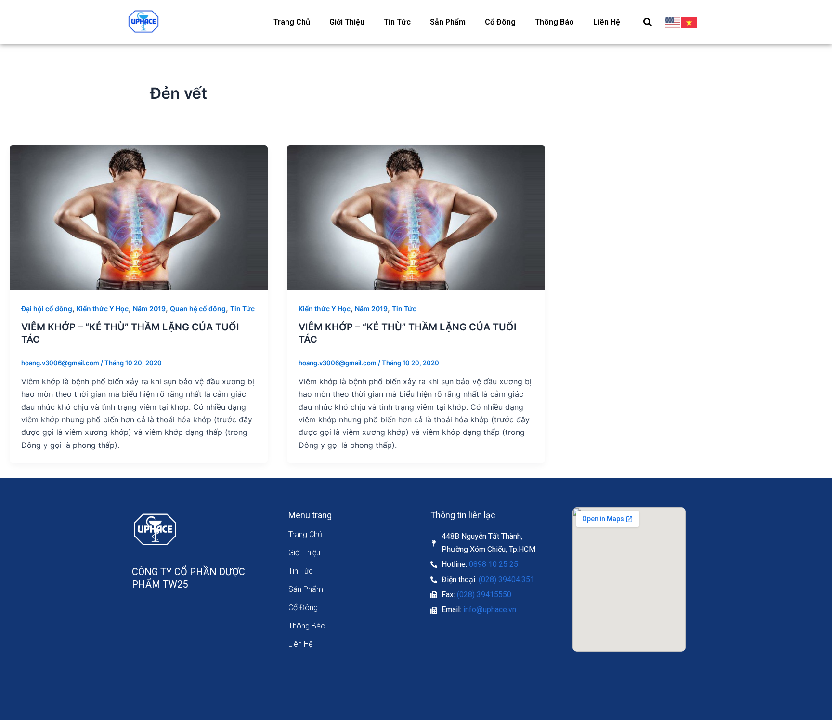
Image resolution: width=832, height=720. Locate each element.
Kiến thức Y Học (103, 308)
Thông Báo (554, 21)
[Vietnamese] (689, 22)
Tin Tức (397, 21)
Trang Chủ (291, 21)
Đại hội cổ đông (46, 308)
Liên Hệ (606, 21)
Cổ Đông (500, 21)
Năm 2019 (149, 308)
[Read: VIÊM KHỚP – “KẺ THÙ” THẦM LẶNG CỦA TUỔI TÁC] (139, 217)
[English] (673, 22)
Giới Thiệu (346, 21)
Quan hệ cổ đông (198, 308)
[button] (647, 22)
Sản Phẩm (448, 21)
